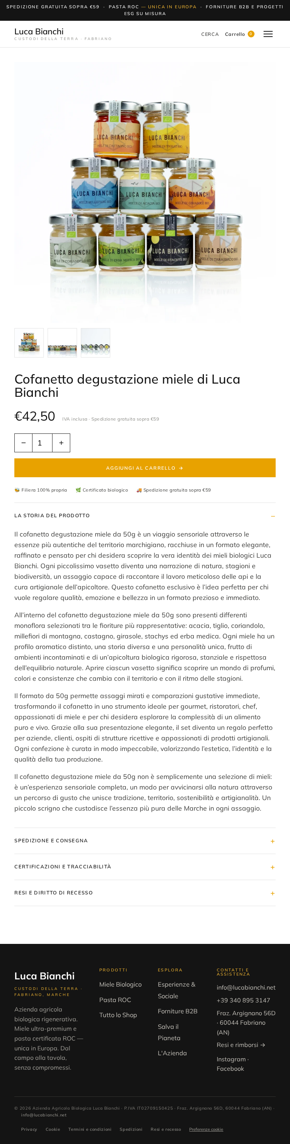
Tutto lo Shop (118, 1015)
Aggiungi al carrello (145, 468)
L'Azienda (172, 1053)
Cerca (210, 34)
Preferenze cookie (206, 1129)
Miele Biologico (120, 984)
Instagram (231, 1059)
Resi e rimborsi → (241, 1044)
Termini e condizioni (89, 1129)
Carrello (238, 34)
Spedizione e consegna (51, 840)
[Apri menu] (268, 34)
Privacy (29, 1129)
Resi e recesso (166, 1129)
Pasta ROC (115, 1000)
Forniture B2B (177, 1011)
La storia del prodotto (52, 515)
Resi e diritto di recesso (53, 893)
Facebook (230, 1068)
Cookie (53, 1129)
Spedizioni (131, 1129)
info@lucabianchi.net (246, 987)
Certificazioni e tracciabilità (62, 866)
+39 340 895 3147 (243, 1000)
